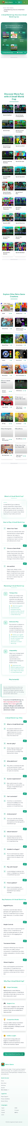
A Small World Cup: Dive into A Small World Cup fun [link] (14, 10)
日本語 (16, 1108)
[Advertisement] (14, 72)
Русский (3, 1112)
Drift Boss (3, 1085)
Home (4, 7)
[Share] (25, 52)
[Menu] (24, 2)
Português (17, 1110)
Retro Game (7, 702)
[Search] (16, 2)
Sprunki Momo (15, 702)
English (2, 1108)
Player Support (4, 1096)
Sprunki (3, 1087)
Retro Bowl (3, 1083)
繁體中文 (16, 1112)
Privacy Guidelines (5, 1098)
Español (3, 1110)
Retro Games (10, 7)
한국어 (2, 1114)
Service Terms (4, 1101)
